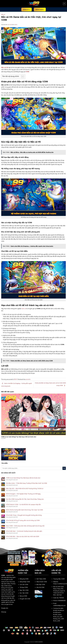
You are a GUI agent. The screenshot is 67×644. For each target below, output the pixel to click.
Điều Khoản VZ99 (41, 581)
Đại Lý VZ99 (23, 596)
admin (15, 24)
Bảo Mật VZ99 (40, 584)
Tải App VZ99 (24, 587)
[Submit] (64, 468)
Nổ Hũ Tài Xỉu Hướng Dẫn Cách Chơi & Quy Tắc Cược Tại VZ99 (24, 510)
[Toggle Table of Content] (22, 76)
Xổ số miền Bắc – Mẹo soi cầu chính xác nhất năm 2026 (22, 536)
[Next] (65, 401)
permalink (27, 379)
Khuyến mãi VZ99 (25, 599)
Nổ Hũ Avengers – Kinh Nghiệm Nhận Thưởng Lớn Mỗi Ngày (23, 494)
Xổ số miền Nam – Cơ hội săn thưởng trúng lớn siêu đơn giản (24, 531)
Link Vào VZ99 (24, 584)
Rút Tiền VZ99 (24, 593)
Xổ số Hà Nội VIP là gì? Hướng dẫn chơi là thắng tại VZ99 (23, 520)
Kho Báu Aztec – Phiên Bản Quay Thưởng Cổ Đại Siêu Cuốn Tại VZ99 (26, 483)
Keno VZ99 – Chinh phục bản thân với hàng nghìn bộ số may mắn (25, 526)
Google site (4, 608)
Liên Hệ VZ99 (40, 587)
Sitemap (3, 612)
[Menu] (64, 3)
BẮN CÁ (3, 14)
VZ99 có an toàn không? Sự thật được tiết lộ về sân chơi (23, 478)
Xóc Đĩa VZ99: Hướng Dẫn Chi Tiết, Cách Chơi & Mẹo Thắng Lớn (25, 499)
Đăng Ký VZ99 (24, 579)
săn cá (24, 308)
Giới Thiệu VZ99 (41, 579)
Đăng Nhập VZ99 (25, 581)
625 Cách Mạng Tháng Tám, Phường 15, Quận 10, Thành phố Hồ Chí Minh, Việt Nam (59, 591)
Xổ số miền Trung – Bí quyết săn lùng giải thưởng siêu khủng (24, 515)
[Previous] (1, 401)
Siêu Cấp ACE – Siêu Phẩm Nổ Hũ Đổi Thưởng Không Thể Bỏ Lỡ (24, 488)
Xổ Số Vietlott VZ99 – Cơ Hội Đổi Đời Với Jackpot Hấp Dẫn (23, 504)
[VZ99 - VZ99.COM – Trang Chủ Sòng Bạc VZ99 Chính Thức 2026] (33, 3)
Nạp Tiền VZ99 (24, 590)
